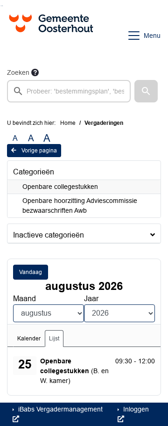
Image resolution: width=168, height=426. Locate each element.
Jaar (91, 299)
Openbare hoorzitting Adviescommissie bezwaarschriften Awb (79, 205)
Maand (24, 299)
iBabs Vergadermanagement (59, 409)
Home (68, 123)
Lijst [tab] (54, 338)
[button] (146, 91)
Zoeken (18, 72)
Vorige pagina (38, 150)
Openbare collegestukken (60, 186)
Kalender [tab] (29, 338)
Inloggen (135, 409)
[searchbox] (69, 91)
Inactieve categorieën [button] (48, 235)
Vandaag (30, 272)
